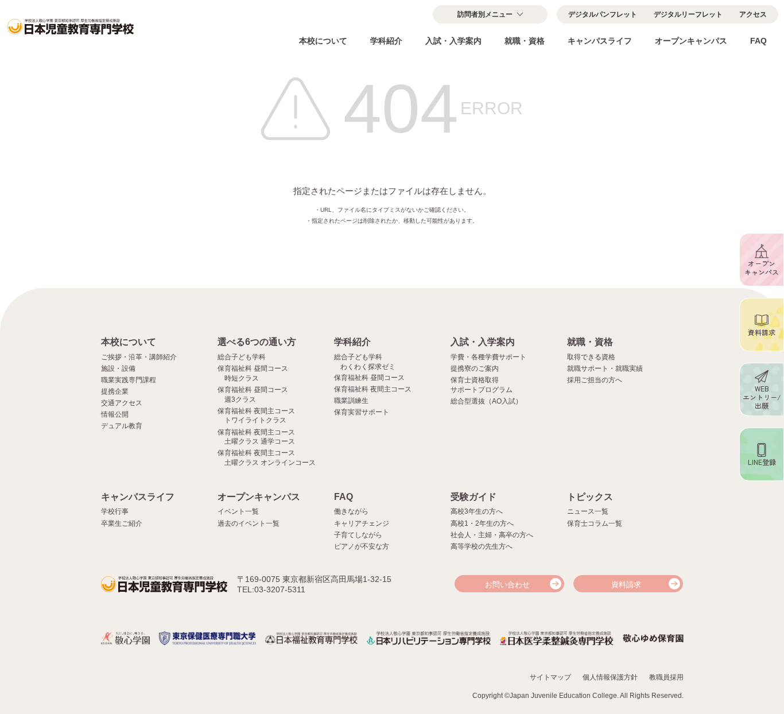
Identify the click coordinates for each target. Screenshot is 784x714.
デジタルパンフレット (602, 14)
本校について (323, 40)
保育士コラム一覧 (594, 523)
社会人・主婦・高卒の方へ (492, 535)
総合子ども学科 (242, 357)
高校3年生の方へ (477, 511)
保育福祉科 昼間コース (369, 378)
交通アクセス (121, 403)
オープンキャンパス (691, 40)
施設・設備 (118, 368)
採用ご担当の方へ (594, 380)
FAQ (758, 40)
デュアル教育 (121, 426)
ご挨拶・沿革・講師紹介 (139, 357)
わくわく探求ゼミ (367, 367)
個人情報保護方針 (610, 677)
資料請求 (626, 584)
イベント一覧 (238, 511)
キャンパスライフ (600, 40)
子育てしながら (358, 535)
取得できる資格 (591, 357)
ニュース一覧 (587, 511)
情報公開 (115, 414)
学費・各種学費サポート (488, 357)
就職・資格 (524, 40)
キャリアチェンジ (361, 523)
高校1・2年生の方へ (482, 523)
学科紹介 (386, 40)
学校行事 (115, 511)
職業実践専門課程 (128, 380)
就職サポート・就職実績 (605, 368)
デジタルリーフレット (688, 14)
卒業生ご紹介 (121, 523)
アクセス (753, 14)
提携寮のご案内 (475, 368)
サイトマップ (550, 677)
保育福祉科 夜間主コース (373, 389)
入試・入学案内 (453, 40)
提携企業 (115, 391)
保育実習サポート (361, 412)
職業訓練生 (351, 401)
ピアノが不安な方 (361, 546)
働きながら (351, 511)
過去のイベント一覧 (249, 523)
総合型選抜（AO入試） (486, 401)
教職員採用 (666, 677)
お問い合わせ (507, 584)
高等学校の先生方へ (482, 546)
